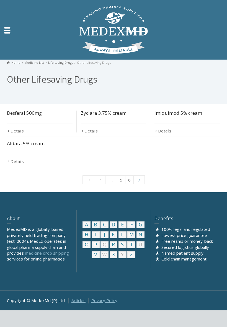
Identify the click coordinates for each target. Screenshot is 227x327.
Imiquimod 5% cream (178, 113)
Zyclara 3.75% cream (104, 113)
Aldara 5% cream (26, 143)
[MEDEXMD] (113, 29)
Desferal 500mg (24, 113)
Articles (78, 300)
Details (17, 131)
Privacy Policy (104, 300)
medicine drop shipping (47, 253)
